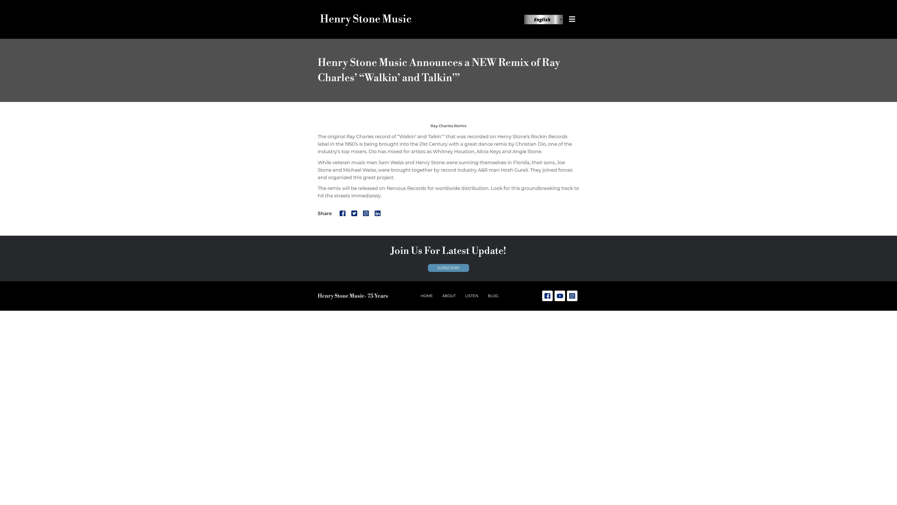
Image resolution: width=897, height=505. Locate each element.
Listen (471, 296)
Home (427, 296)
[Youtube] (560, 296)
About (449, 296)
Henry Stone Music (366, 19)
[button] (573, 19)
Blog (493, 296)
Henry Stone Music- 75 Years (353, 296)
